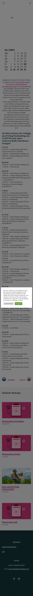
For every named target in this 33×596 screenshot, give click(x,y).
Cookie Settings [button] (8, 303)
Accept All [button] (18, 303)
